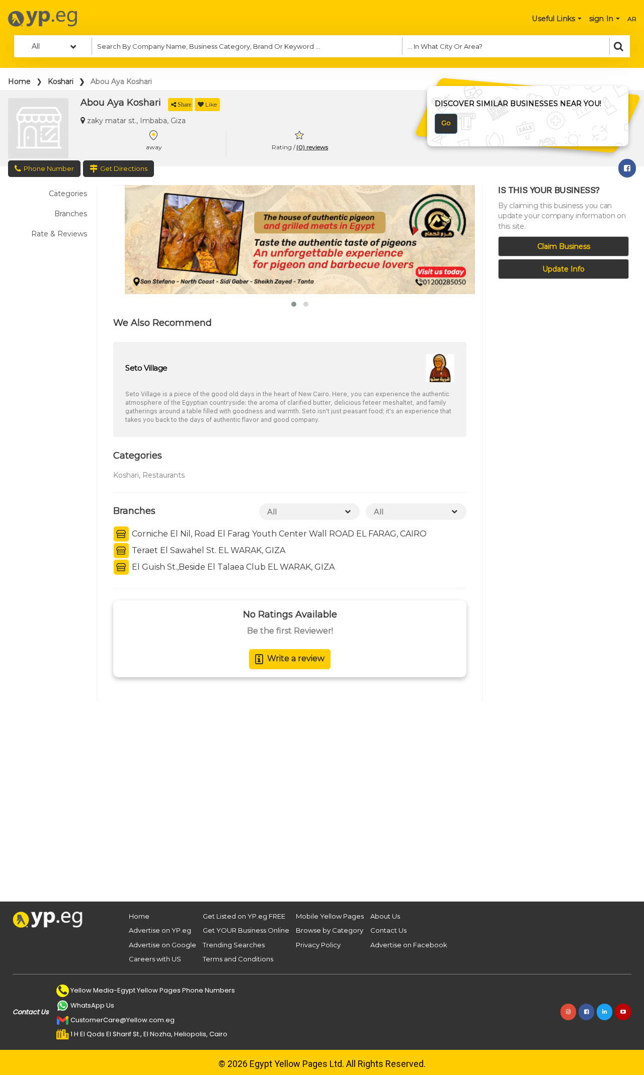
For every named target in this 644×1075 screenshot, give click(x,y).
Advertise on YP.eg (160, 930)
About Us (385, 916)
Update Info (563, 269)
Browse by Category (329, 930)
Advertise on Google (162, 945)
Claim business (563, 246)
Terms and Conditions (238, 959)
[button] (294, 304)
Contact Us (388, 930)
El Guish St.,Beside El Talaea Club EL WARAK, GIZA (232, 567)
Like (211, 104)
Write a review (296, 658)
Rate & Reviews (59, 233)
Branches (70, 213)
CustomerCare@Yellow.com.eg (122, 1020)
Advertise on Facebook (408, 945)
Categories (68, 193)
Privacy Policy (318, 945)
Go (446, 123)
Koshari (60, 81)
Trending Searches (234, 945)
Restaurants (163, 475)
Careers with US (155, 959)
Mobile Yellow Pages (330, 916)
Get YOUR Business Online (246, 930)
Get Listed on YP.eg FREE (244, 916)
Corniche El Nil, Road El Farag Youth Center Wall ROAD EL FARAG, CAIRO (278, 534)
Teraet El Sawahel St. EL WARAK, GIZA (207, 550)
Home (19, 81)
